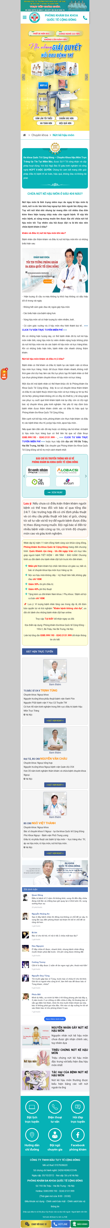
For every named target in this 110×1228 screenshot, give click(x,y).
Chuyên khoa (40, 135)
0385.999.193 (47, 635)
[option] (55, 77)
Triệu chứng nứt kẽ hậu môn (70, 1051)
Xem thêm (55, 684)
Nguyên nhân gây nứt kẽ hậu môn (70, 1029)
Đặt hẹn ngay (55, 721)
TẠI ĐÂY (49, 618)
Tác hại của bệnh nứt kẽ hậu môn (70, 1074)
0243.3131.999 (64, 635)
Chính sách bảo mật (55, 1201)
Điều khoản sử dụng (34, 1201)
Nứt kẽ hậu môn (63, 135)
